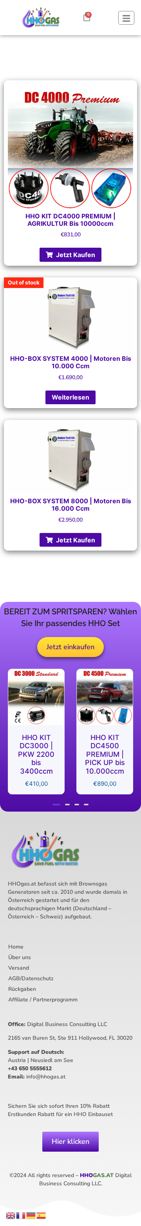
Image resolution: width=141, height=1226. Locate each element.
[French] (21, 1215)
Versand (18, 968)
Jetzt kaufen (75, 255)
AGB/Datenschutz (31, 978)
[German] (31, 1215)
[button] (56, 804)
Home (16, 947)
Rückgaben (22, 989)
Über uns (19, 957)
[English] (11, 1215)
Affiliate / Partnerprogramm (43, 999)
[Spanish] (41, 1215)
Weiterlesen (70, 397)
